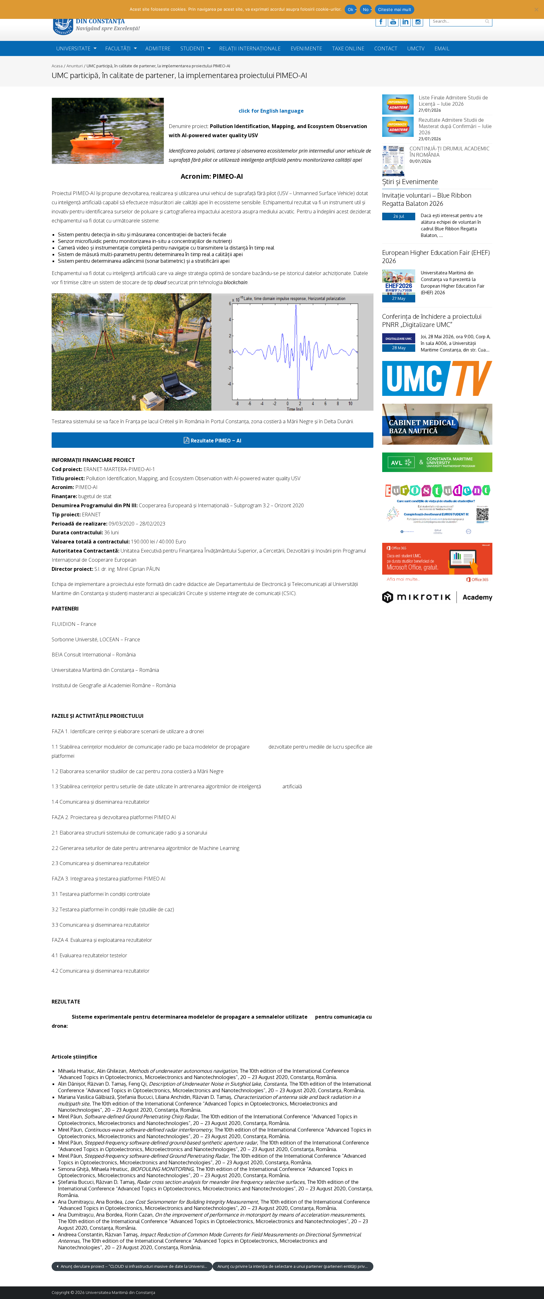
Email (442, 48)
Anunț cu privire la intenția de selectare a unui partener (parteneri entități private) (295, 1266)
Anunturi (74, 65)
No (366, 9)
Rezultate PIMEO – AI (216, 441)
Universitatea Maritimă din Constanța (120, 1292)
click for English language (271, 110)
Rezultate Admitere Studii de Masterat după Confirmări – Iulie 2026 (455, 126)
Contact (385, 48)
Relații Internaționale (249, 48)
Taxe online (348, 48)
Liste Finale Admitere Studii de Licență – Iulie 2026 (453, 100)
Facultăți (118, 48)
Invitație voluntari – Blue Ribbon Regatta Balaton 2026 (426, 199)
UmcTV (415, 48)
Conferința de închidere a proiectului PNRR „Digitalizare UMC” (432, 320)
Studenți (192, 48)
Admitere (157, 48)
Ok (351, 9)
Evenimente (306, 48)
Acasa (57, 65)
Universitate (73, 48)
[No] (536, 9)
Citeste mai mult (394, 9)
